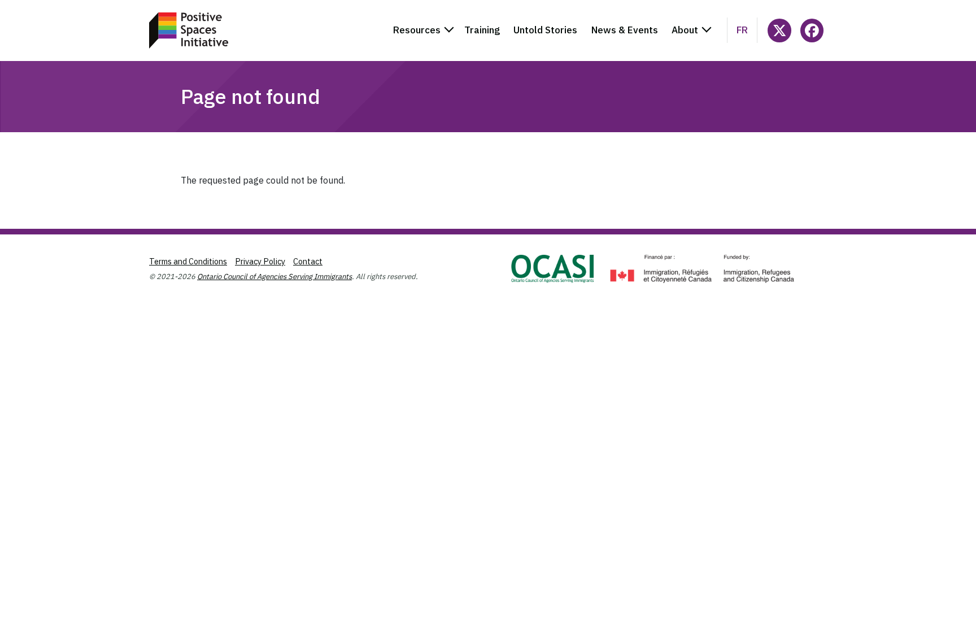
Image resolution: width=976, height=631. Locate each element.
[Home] (188, 30)
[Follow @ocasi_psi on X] (779, 30)
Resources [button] (417, 30)
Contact (308, 261)
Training (482, 30)
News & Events (624, 30)
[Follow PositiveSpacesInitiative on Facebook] (811, 30)
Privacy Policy (260, 261)
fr (742, 30)
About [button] (685, 30)
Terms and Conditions (188, 261)
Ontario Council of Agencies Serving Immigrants (274, 276)
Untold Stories (545, 30)
